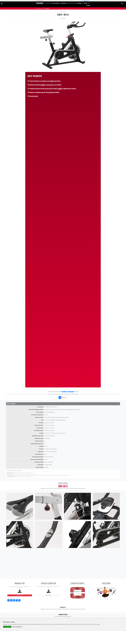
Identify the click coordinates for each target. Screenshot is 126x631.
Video (82, 3)
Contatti (89, 3)
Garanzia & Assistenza (73, 3)
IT (19, 600)
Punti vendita (63, 3)
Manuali (79, 3)
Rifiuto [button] (9, 626)
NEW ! (48, 3)
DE (8, 600)
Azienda (50, 3)
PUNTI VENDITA (71, 391)
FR (16, 600)
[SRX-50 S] (19, 506)
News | (89, 0)
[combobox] (122, 3)
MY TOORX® (88, 5)
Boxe (59, 3)
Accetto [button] (5, 626)
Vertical (41, 0)
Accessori (57, 3)
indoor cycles (63, 11)
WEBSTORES (65, 391)
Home (46, 3)
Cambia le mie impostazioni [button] (17, 626)
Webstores (67, 3)
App (77, 3)
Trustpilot (82, 0)
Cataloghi (85, 3)
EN (11, 600)
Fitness (53, 3)
